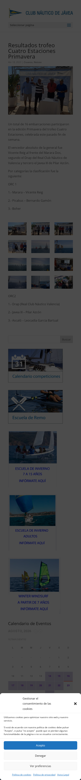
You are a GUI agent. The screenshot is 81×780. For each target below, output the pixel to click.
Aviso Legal (63, 774)
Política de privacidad (44, 774)
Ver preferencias (40, 766)
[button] (75, 704)
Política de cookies (21, 774)
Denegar (40, 755)
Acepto (40, 745)
